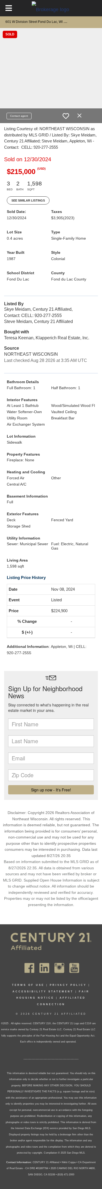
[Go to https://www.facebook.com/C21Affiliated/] (29, 968)
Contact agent (19, 115)
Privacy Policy (68, 985)
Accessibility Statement (43, 991)
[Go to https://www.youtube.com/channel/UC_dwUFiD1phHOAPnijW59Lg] (74, 968)
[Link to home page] (51, 9)
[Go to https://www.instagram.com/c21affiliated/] (59, 968)
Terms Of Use (28, 985)
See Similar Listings (28, 200)
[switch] (66, 116)
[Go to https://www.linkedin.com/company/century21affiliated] (44, 968)
